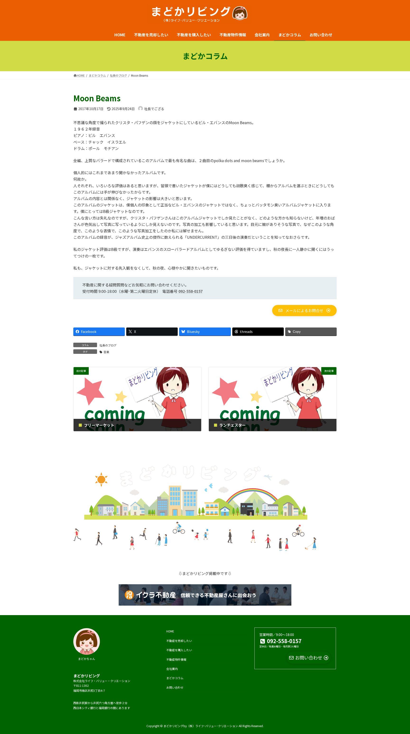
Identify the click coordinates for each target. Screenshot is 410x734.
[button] (304, 310)
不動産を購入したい (179, 650)
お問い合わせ (174, 687)
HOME (170, 631)
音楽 (106, 352)
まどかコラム (174, 678)
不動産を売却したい (179, 640)
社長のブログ (107, 345)
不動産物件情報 (176, 659)
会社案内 (172, 668)
